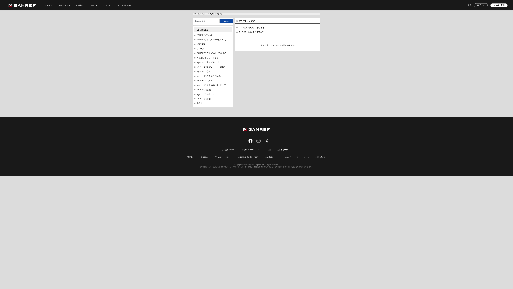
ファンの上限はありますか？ (251, 32)
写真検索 (201, 44)
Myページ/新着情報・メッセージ (211, 85)
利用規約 (204, 157)
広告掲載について (272, 157)
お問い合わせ (320, 157)
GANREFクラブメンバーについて (211, 39)
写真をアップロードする (207, 57)
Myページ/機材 (204, 71)
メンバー (106, 5)
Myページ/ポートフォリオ (208, 62)
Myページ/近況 (204, 89)
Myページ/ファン (204, 80)
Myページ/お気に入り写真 (209, 75)
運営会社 (190, 157)
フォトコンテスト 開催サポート (279, 149)
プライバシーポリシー (222, 157)
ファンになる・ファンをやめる (251, 27)
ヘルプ (204, 13)
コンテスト (93, 5)
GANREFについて (205, 35)
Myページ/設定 (204, 98)
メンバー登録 (499, 5)
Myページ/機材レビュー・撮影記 (211, 66)
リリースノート (303, 157)
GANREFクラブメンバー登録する (211, 53)
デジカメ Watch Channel (250, 149)
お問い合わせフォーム (270, 45)
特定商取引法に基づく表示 (248, 157)
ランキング (49, 5)
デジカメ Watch (228, 149)
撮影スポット (64, 5)
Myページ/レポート (205, 94)
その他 (200, 103)
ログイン (481, 5)
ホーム (197, 13)
